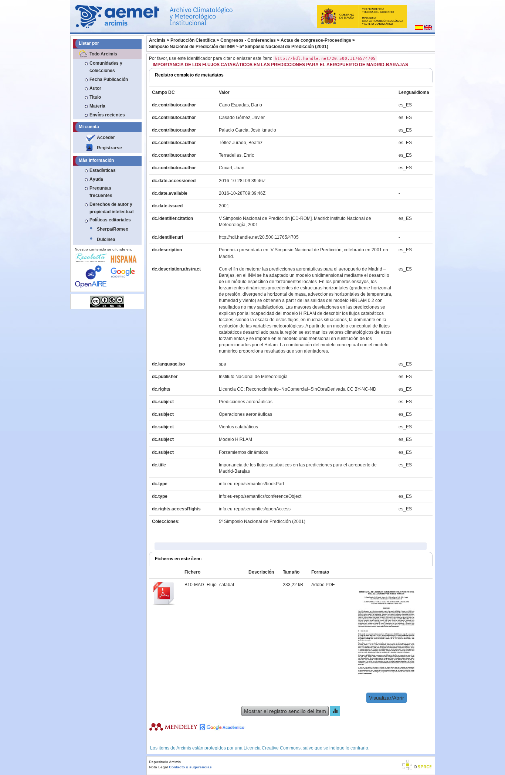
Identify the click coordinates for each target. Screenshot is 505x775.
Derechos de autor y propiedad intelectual (111, 208)
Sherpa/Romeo (112, 229)
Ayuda (96, 179)
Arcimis (157, 40)
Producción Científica (193, 40)
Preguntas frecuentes (100, 192)
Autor (95, 88)
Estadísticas (102, 170)
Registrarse (109, 147)
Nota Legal (158, 767)
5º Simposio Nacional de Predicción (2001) (284, 46)
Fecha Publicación (108, 79)
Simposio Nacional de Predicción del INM (192, 46)
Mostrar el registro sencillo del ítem (285, 711)
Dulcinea (106, 239)
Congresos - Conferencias (248, 40)
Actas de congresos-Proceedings (316, 40)
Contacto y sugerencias (190, 767)
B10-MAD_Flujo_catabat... (210, 584)
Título (95, 97)
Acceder (106, 137)
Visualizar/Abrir (386, 698)
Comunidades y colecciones (105, 67)
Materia (97, 106)
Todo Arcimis (103, 54)
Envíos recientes (107, 115)
